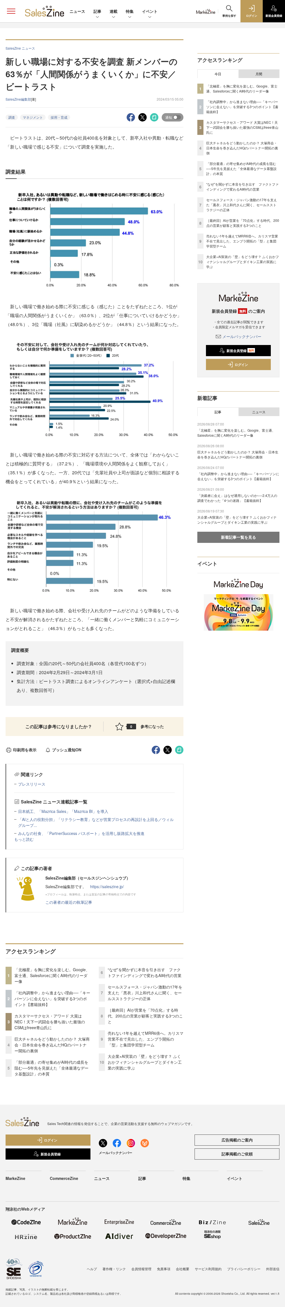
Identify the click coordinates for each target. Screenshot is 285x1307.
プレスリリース (31, 784)
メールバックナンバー (241, 336)
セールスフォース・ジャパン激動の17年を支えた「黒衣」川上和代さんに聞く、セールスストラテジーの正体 (145, 992)
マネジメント (33, 117)
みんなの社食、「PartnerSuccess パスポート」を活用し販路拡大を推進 (81, 833)
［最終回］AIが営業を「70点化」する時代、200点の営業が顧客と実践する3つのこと (145, 1015)
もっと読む (24, 839)
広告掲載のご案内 (237, 1140)
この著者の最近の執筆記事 (68, 902)
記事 (97, 11)
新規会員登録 (240, 350)
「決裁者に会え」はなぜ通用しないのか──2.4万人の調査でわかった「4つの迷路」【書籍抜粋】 (237, 498)
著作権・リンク (114, 1268)
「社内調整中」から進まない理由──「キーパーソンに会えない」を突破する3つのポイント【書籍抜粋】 (52, 998)
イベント (150, 11)
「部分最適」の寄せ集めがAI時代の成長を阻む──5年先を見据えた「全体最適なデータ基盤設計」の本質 (51, 1068)
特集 (130, 11)
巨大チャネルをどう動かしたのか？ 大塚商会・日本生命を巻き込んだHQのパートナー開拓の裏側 (52, 1044)
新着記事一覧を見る (238, 537)
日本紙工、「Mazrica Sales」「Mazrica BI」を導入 (63, 811)
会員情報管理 (141, 1268)
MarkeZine (15, 1178)
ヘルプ (92, 1268)
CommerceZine (64, 1178)
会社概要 (182, 1268)
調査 (11, 117)
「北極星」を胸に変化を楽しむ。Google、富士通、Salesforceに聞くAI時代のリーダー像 (52, 975)
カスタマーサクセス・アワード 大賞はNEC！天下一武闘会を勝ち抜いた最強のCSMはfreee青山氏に (49, 1021)
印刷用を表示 (24, 749)
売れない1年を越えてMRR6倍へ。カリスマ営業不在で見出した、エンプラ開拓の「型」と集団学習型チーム (145, 1039)
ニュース (77, 11)
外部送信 (272, 1268)
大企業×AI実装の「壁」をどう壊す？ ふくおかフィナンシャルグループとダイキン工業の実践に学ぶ (145, 1062)
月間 (258, 73)
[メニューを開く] (11, 11)
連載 (113, 11)
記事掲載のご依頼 (237, 1154)
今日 (218, 73)
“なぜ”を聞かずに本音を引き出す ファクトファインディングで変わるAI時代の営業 (144, 972)
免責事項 (163, 1268)
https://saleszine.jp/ (107, 886)
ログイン (241, 364)
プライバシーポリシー (244, 1268)
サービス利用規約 (208, 1268)
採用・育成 (59, 117)
